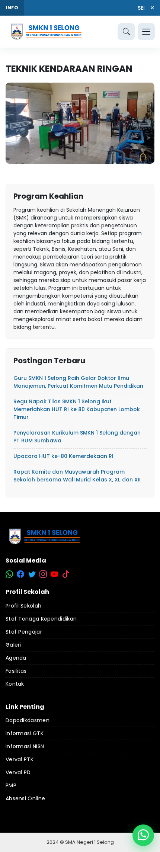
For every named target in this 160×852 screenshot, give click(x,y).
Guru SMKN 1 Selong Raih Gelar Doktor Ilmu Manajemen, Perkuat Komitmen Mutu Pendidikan (78, 382)
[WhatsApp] (143, 835)
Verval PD (18, 772)
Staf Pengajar (24, 631)
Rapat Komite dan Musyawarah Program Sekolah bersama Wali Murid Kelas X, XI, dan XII (77, 475)
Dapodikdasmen (27, 720)
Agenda (16, 658)
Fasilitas (16, 671)
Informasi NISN (25, 746)
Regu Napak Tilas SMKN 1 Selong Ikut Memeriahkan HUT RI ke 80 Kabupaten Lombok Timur (76, 409)
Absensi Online (25, 798)
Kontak (15, 684)
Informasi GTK (25, 733)
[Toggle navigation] (146, 31)
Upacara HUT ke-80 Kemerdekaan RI (63, 456)
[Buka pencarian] (126, 31)
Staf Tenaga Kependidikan (41, 618)
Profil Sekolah (23, 605)
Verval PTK (19, 759)
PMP (11, 785)
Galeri (13, 644)
